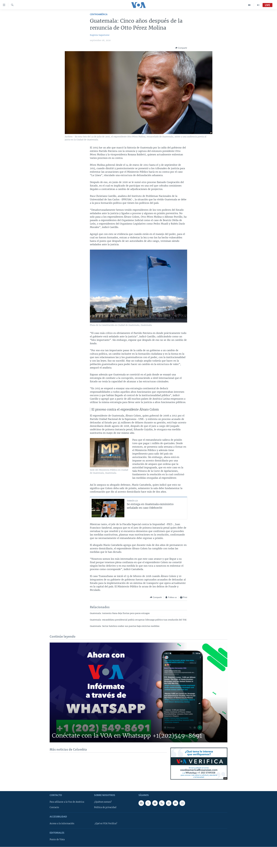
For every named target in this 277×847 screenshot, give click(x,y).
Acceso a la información (62, 823)
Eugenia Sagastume (100, 35)
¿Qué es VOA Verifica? (106, 823)
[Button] (181, 48)
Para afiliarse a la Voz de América (67, 802)
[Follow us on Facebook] (141, 803)
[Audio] (258, 5)
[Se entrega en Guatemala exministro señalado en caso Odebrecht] (108, 508)
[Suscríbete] (175, 803)
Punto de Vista (57, 839)
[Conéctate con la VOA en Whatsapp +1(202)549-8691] (138, 692)
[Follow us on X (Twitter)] (148, 803)
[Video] (249, 5)
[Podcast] (168, 803)
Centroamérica (98, 14)
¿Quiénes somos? (103, 802)
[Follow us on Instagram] (182, 803)
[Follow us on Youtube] (155, 803)
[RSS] (161, 803)
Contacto (54, 807)
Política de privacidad (105, 807)
